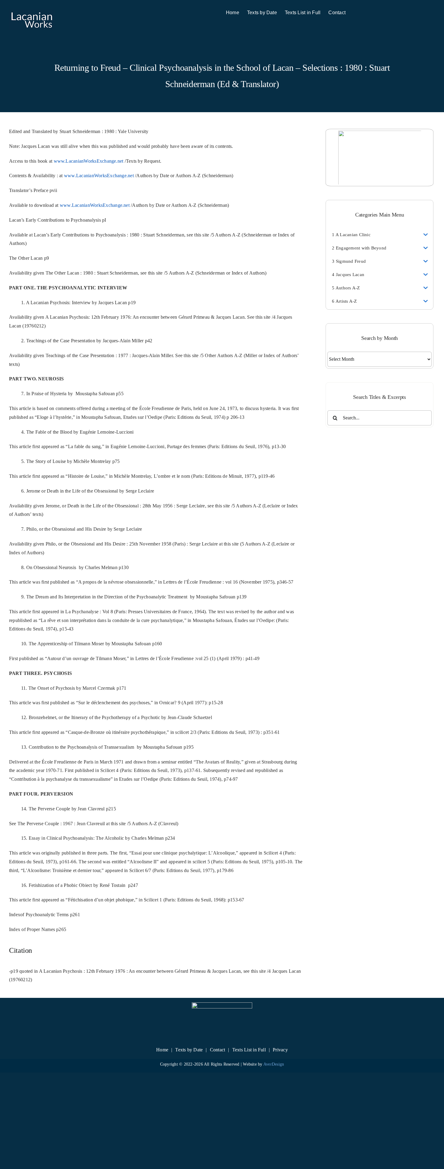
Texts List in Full (249, 1049)
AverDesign (273, 1064)
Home (162, 1049)
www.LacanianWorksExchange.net (89, 161)
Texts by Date (189, 1049)
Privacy (280, 1049)
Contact (217, 1049)
